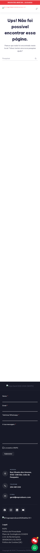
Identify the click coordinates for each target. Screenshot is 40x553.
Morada (13, 469)
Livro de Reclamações (11, 537)
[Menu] (37, 9)
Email (4, 406)
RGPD (16, 448)
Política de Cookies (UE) (12, 542)
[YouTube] (23, 510)
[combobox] (18, 58)
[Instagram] (11, 510)
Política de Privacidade (11, 531)
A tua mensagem (8, 424)
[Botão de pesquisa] (36, 58)
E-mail (12, 494)
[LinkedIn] (17, 510)
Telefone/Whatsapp (10, 415)
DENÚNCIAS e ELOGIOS (11, 540)
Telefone (13, 484)
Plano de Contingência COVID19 (15, 534)
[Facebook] (4, 510)
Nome (4, 396)
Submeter (8, 454)
